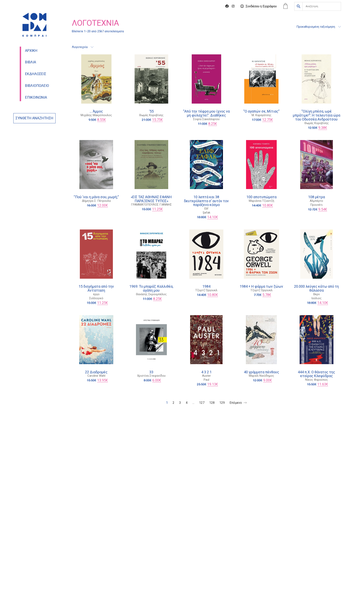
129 (222, 403)
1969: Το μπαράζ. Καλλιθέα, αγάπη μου (151, 288)
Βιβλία (30, 62)
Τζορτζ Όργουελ (206, 290)
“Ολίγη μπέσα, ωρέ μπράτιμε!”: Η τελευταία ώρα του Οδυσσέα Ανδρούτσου (316, 115)
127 (201, 403)
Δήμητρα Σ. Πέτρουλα (96, 201)
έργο (96, 294)
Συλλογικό (96, 298)
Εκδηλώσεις (35, 74)
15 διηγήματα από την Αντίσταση (96, 288)
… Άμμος (96, 111)
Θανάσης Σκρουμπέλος (151, 294)
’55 (151, 111)
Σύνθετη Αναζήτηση (34, 118)
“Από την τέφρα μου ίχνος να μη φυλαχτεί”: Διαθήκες (206, 113)
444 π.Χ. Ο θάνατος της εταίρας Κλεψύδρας (316, 374)
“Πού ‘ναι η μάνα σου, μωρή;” (96, 197)
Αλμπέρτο (316, 201)
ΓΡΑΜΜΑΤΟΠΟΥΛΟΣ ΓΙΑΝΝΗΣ (151, 204)
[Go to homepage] (34, 25)
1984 (206, 286)
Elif (206, 208)
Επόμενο (236, 403)
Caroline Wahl (96, 375)
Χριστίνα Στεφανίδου (151, 375)
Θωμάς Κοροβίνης (151, 115)
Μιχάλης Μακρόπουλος (96, 115)
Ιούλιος (316, 298)
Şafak (206, 212)
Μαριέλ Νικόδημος (261, 375)
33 (151, 372)
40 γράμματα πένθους (261, 372)
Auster (206, 375)
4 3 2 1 (206, 372)
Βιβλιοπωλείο (37, 86)
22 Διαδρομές (96, 372)
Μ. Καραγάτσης (261, 115)
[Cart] (285, 6)
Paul (206, 379)
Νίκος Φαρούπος (316, 379)
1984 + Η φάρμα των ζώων (261, 286)
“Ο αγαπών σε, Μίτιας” (261, 111)
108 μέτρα (316, 197)
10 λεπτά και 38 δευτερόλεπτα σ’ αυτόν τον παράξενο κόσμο (206, 201)
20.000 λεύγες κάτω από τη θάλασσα (316, 288)
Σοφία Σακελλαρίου (206, 119)
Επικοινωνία (36, 97)
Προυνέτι (316, 205)
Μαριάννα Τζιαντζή (261, 201)
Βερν (316, 294)
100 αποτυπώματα (261, 197)
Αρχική (31, 51)
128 (212, 403)
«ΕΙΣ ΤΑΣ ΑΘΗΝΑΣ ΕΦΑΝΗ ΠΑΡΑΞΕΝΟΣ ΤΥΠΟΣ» (151, 199)
